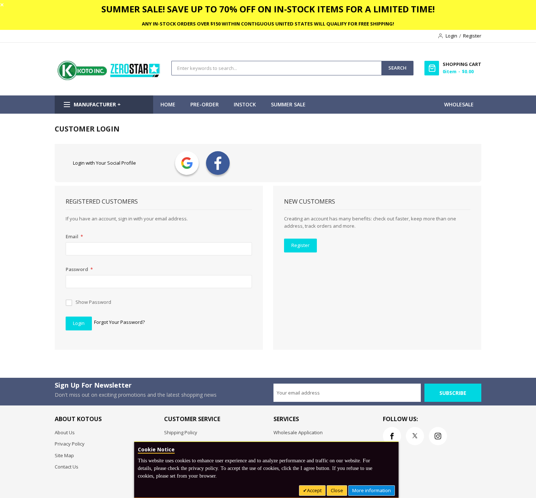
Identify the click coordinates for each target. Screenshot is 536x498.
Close (337, 490)
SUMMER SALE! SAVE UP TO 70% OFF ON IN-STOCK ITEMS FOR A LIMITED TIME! (268, 9)
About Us (65, 432)
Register (472, 35)
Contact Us (66, 466)
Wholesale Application (298, 432)
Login (451, 35)
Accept (314, 490)
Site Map (64, 455)
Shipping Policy (180, 432)
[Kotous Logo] (109, 78)
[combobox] (276, 68)
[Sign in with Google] (187, 163)
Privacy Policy (70, 443)
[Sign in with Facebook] (218, 163)
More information (371, 490)
